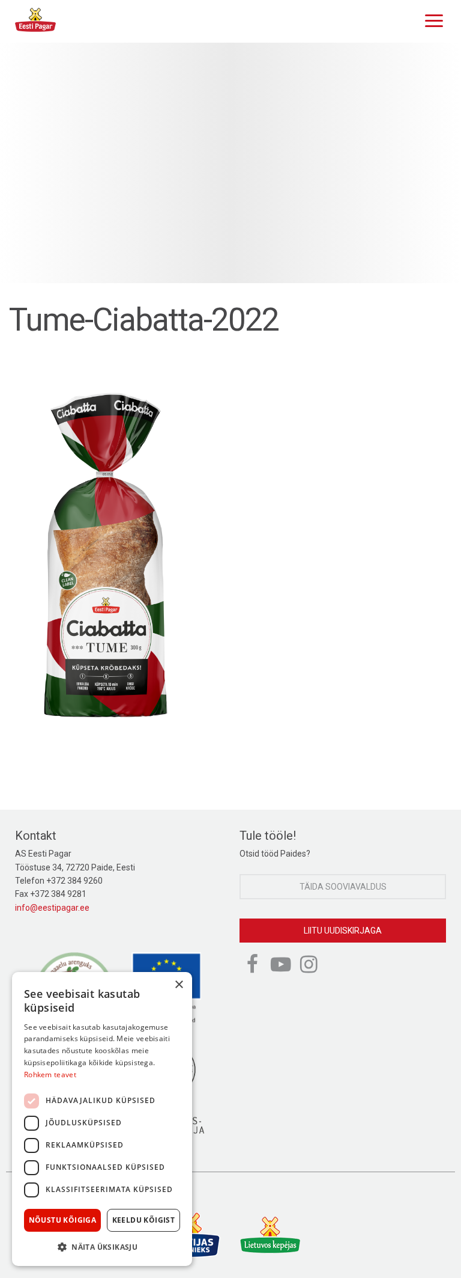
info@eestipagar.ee (52, 908)
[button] (102, 1247)
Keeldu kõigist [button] (143, 1220)
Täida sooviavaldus (343, 886)
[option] (230, 163)
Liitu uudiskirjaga (343, 930)
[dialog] (102, 1119)
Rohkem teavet (50, 1074)
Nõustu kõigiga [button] (63, 1220)
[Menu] (431, 19)
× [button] (178, 984)
